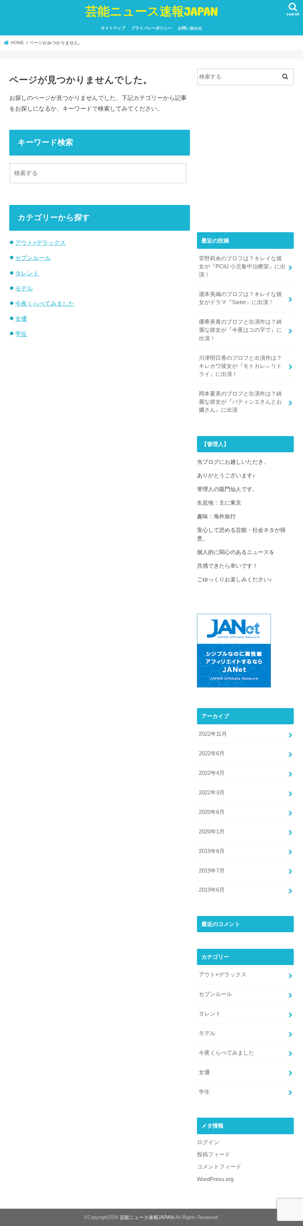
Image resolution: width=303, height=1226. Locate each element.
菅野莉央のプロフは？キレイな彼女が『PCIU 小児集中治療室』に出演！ (242, 266)
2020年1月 (212, 832)
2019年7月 (212, 871)
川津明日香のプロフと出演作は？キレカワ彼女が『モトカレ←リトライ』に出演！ (240, 366)
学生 (21, 333)
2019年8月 (212, 851)
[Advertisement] (245, 162)
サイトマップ (113, 28)
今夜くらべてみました (44, 303)
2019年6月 (212, 890)
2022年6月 (212, 753)
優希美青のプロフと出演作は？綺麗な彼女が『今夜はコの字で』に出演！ (240, 330)
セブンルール (33, 257)
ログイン (208, 1142)
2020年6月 (212, 812)
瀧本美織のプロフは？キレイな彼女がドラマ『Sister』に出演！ (240, 298)
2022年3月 (212, 792)
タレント (27, 273)
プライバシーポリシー (151, 28)
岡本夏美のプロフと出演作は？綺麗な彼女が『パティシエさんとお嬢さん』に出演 (240, 402)
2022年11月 (213, 734)
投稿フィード (213, 1154)
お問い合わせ (190, 28)
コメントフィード (219, 1167)
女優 (21, 318)
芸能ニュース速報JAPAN (151, 11)
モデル (24, 288)
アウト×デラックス (40, 242)
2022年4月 (212, 773)
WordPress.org (215, 1179)
